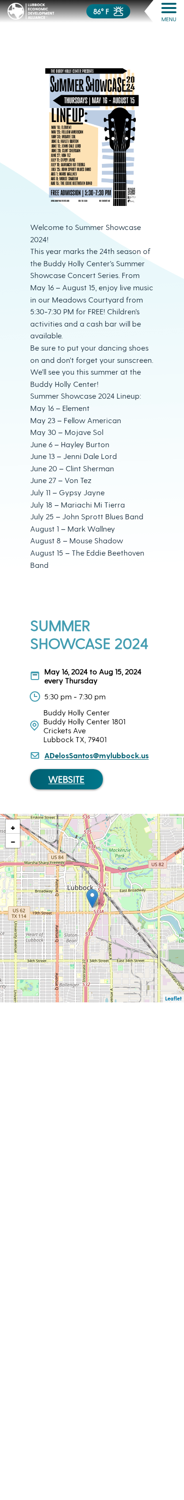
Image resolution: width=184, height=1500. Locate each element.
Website (66, 779)
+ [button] (13, 826)
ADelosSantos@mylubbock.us (96, 755)
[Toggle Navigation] (169, 8)
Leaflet (173, 998)
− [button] (13, 841)
